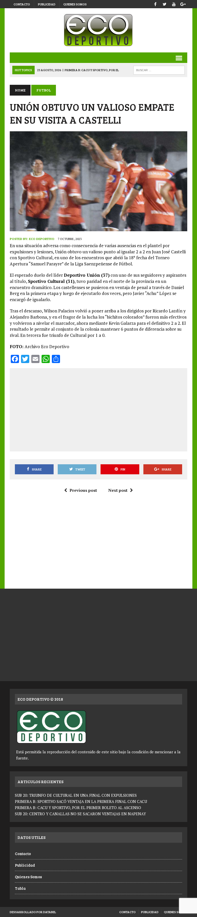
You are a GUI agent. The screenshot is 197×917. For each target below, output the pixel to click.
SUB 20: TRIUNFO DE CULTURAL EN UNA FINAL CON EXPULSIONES (76, 795)
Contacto (22, 4)
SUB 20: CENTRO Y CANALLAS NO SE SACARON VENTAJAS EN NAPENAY (80, 813)
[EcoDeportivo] (98, 30)
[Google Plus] (183, 3)
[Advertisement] (105, 409)
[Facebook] (155, 3)
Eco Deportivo (41, 239)
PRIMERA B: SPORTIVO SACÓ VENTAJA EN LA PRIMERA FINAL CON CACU (81, 801)
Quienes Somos (75, 4)
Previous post (83, 490)
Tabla (20, 888)
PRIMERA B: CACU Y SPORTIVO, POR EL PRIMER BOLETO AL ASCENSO (78, 807)
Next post (117, 490)
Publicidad (46, 4)
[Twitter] (165, 3)
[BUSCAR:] (159, 69)
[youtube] (174, 3)
